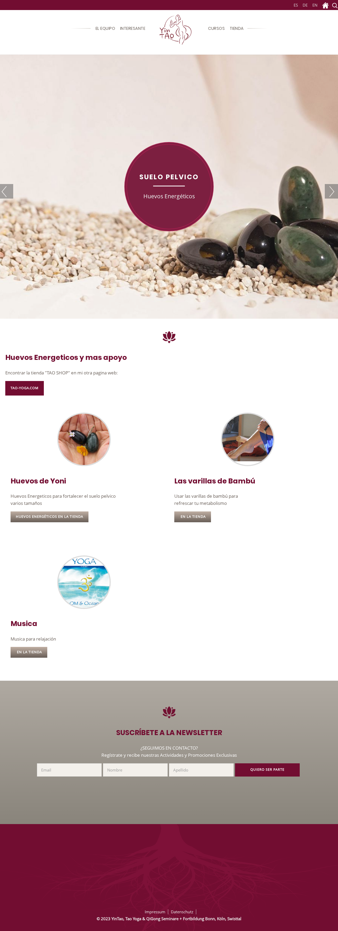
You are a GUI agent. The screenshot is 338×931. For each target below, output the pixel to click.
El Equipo (105, 28)
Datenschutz (182, 911)
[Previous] (6, 191)
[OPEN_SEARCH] (335, 5)
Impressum (155, 911)
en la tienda (193, 516)
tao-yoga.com (25, 388)
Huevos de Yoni (38, 481)
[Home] (325, 5)
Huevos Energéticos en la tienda (49, 516)
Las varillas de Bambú (214, 481)
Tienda (237, 28)
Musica (24, 623)
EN (314, 5)
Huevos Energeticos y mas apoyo (66, 357)
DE (305, 5)
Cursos (216, 28)
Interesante (132, 28)
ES (295, 5)
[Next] (331, 191)
